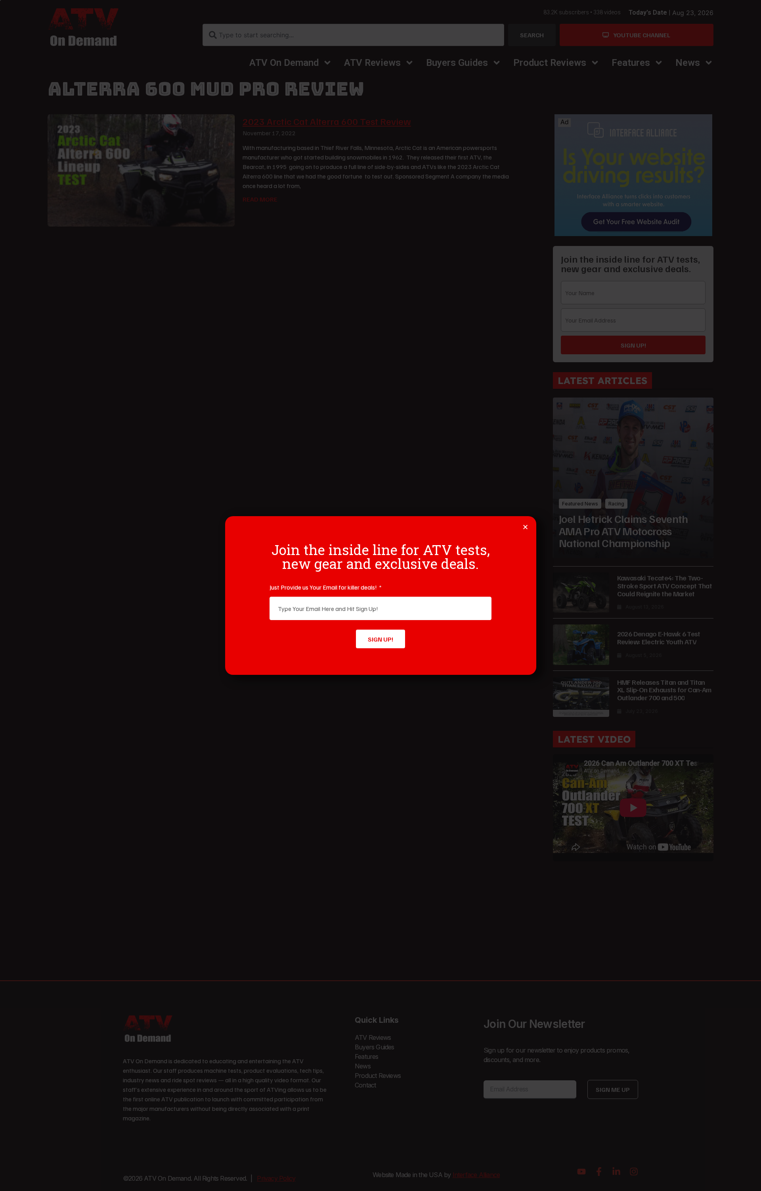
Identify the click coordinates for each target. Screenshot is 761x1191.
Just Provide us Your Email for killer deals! (324, 587)
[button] (525, 527)
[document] (380, 595)
